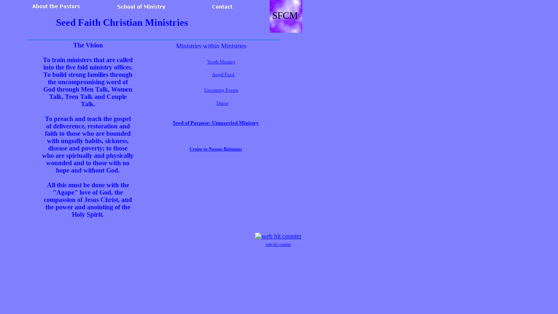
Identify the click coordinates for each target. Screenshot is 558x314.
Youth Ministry (221, 62)
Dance (222, 103)
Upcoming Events (221, 90)
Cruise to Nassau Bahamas (216, 149)
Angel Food (223, 74)
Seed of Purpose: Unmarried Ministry (216, 123)
